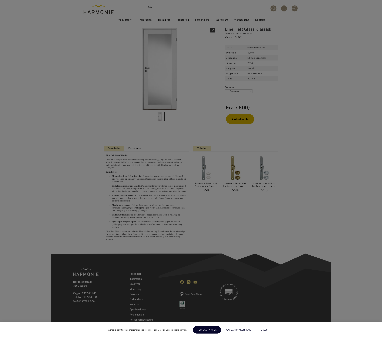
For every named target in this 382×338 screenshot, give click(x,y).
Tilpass (263, 330)
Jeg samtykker (207, 330)
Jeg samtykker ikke (238, 330)
